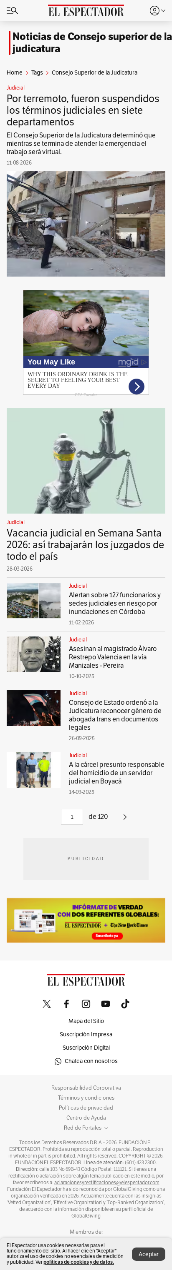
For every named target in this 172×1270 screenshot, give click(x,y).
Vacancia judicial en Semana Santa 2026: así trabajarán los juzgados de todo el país (85, 545)
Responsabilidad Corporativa (86, 1088)
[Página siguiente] (125, 820)
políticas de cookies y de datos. (78, 1262)
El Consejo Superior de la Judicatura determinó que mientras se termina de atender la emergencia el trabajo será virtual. (81, 143)
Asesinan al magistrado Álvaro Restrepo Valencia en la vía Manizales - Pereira (113, 657)
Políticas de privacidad (86, 1108)
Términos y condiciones (86, 1098)
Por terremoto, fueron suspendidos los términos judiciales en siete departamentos (83, 110)
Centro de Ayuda (86, 1118)
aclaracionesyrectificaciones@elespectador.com (106, 1182)
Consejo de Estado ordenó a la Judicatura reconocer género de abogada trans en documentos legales (115, 715)
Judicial (16, 88)
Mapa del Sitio (86, 1021)
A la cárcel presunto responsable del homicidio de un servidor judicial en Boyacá (116, 773)
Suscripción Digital (86, 1047)
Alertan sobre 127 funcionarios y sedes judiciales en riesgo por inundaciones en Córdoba (115, 603)
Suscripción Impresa (86, 1034)
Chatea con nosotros (91, 1061)
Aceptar (149, 1254)
